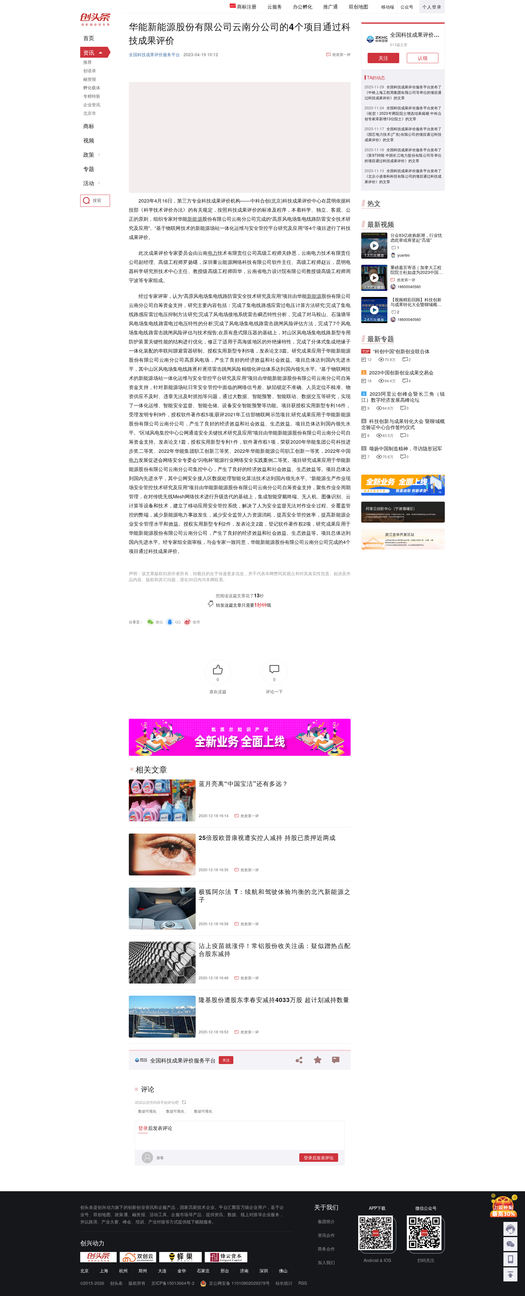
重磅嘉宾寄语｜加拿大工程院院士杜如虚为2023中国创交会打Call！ (416, 272)
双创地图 (358, 6)
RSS (302, 1283)
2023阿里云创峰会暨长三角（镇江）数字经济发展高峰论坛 (403, 396)
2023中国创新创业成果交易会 (401, 372)
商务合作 (326, 1249)
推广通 (330, 6)
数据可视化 (147, 1111)
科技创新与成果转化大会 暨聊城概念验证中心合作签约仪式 (403, 424)
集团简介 (326, 1221)
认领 (422, 57)
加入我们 (326, 1262)
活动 (88, 183)
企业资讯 (91, 104)
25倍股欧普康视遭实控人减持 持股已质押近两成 (267, 837)
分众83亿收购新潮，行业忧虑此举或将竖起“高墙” (416, 237)
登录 (143, 1127)
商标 (88, 126)
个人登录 (432, 7)
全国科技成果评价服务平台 (154, 54)
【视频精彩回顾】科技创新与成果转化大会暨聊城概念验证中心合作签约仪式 (415, 304)
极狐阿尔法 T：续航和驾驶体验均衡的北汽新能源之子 (275, 895)
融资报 (89, 79)
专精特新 (91, 96)
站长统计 (284, 1283)
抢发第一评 (341, 54)
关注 (226, 1059)
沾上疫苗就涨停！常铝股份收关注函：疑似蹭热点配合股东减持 (275, 949)
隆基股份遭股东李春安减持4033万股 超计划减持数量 (274, 1000)
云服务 (274, 6)
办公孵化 (302, 6)
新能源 (194, 218)
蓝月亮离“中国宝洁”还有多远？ (243, 783)
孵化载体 (91, 87)
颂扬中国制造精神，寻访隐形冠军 (405, 448)
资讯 (88, 52)
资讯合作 (326, 1235)
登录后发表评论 (319, 1157)
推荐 (87, 62)
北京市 (89, 113)
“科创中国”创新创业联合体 (401, 351)
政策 (88, 155)
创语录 (89, 70)
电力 (213, 252)
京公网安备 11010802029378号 (239, 1283)
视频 (88, 140)
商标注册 (246, 6)
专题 (88, 169)
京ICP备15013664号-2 (172, 1283)
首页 (88, 38)
